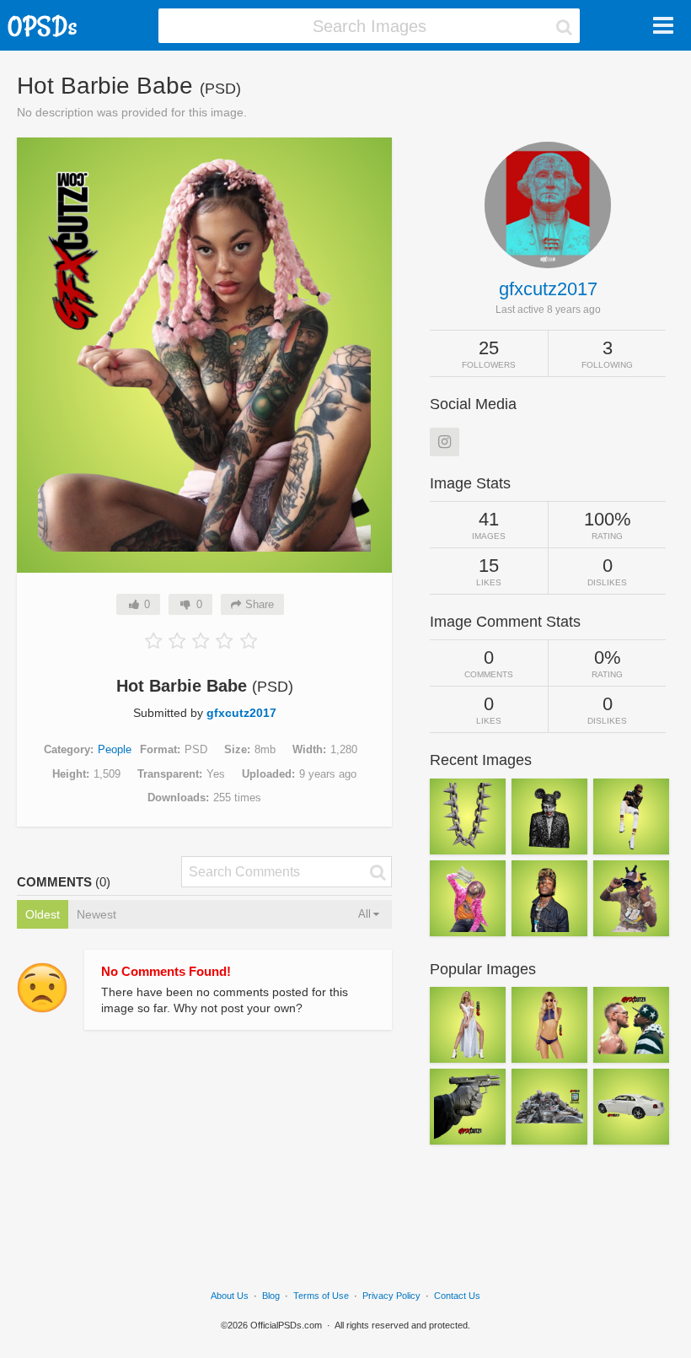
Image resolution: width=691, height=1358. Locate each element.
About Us (230, 1296)
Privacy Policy (391, 1296)
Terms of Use (321, 1296)
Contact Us (457, 1296)
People (114, 749)
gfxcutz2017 (241, 712)
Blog (271, 1296)
